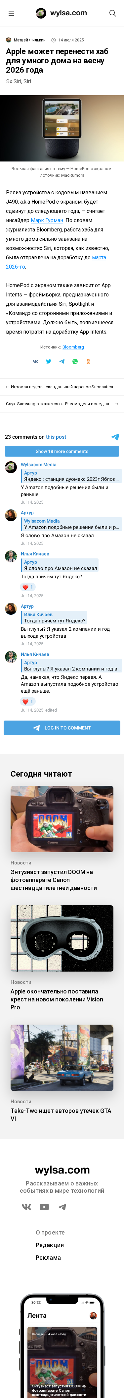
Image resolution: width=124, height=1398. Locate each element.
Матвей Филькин (30, 40)
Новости (21, 863)
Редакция (50, 1244)
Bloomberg (73, 347)
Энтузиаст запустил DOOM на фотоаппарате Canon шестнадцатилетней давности (54, 879)
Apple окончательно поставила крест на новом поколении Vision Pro (57, 999)
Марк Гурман (47, 220)
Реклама (48, 1257)
